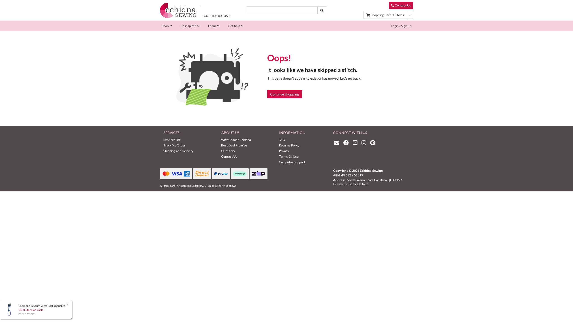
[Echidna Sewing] (178, 10)
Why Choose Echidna (236, 140)
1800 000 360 (216, 16)
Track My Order (174, 145)
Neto (365, 183)
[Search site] (321, 10)
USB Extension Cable (31, 309)
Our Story (228, 151)
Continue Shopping (284, 94)
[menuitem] (166, 26)
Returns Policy (289, 145)
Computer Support (292, 162)
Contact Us (402, 5)
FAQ (282, 140)
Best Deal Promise (234, 145)
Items (387, 15)
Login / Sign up (401, 26)
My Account (171, 140)
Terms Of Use (289, 156)
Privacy (284, 151)
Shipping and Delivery (178, 151)
